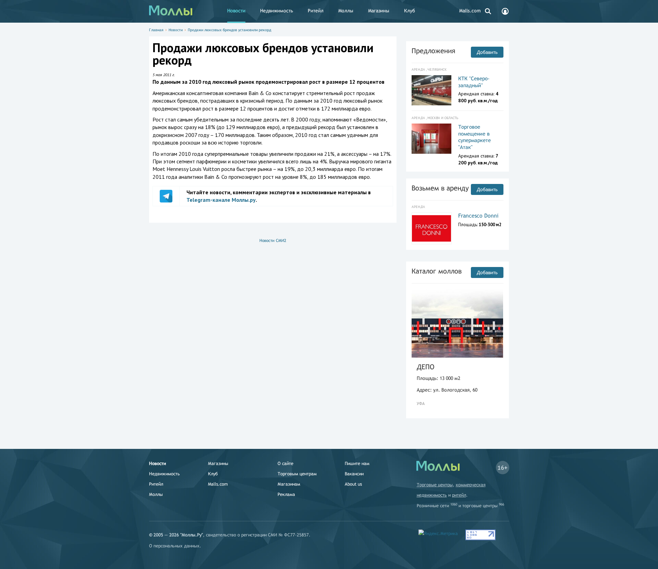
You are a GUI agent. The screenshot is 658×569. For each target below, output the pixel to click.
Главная (156, 30)
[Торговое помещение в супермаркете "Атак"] (432, 139)
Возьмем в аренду (440, 188)
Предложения (433, 51)
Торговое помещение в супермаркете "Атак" (474, 137)
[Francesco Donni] (431, 228)
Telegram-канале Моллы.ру (221, 199)
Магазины (378, 10)
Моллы (345, 10)
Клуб (409, 10)
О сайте (285, 463)
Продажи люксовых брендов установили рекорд (229, 30)
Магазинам (289, 484)
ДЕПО (425, 367)
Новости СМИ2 (272, 240)
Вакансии (354, 473)
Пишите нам (357, 463)
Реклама (286, 494)
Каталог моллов (437, 271)
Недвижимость (276, 10)
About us (353, 484)
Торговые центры (435, 484)
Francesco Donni (478, 215)
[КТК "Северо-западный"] (432, 90)
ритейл (459, 495)
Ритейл (316, 10)
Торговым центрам (297, 473)
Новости (236, 10)
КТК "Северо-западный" (474, 82)
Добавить (487, 52)
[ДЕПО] (457, 323)
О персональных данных (174, 545)
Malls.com (470, 10)
